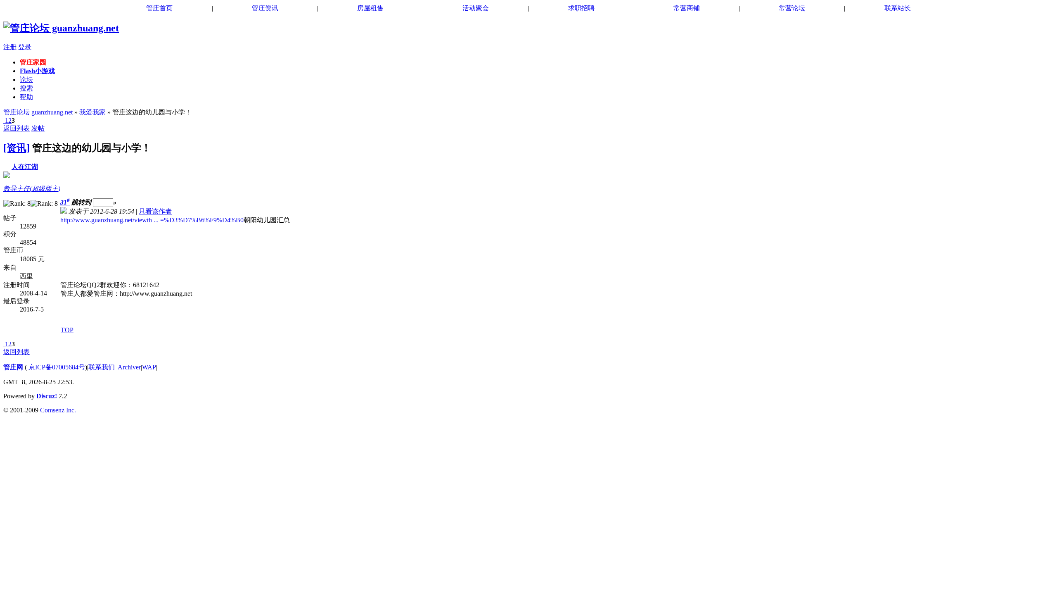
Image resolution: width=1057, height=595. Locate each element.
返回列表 (16, 128)
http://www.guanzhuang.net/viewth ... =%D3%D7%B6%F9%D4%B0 (152, 220)
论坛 (26, 79)
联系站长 (897, 8)
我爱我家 (92, 112)
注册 (10, 46)
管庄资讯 (265, 8)
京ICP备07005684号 (56, 367)
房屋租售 (370, 8)
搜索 (26, 88)
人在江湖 (25, 166)
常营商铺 (686, 8)
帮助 (26, 96)
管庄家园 (33, 62)
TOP (67, 329)
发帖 (38, 128)
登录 (24, 46)
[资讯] (16, 148)
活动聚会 (475, 8)
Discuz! (46, 396)
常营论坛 (792, 8)
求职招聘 (581, 8)
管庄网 (13, 367)
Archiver (129, 367)
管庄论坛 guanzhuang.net (38, 112)
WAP (149, 367)
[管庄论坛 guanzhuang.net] (61, 28)
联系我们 (101, 367)
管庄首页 (159, 8)
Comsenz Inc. (58, 410)
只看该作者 (155, 211)
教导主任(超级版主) (31, 188)
